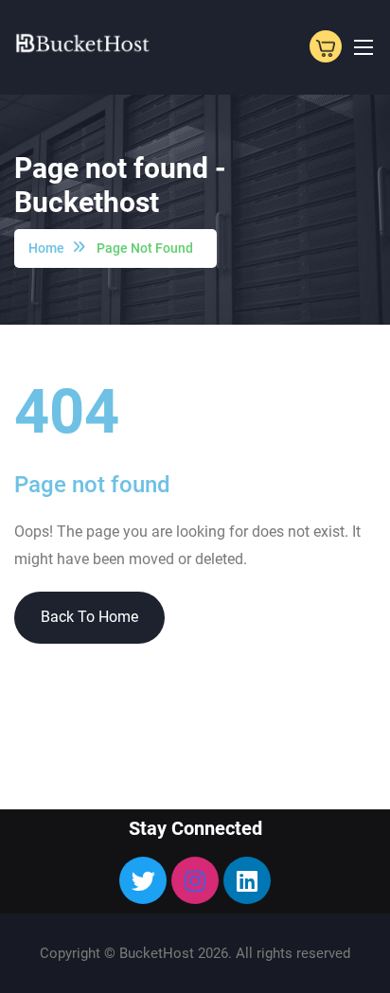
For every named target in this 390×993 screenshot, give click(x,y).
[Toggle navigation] (361, 46)
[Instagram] (195, 880)
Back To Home (89, 617)
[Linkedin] (247, 880)
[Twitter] (143, 880)
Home (46, 248)
